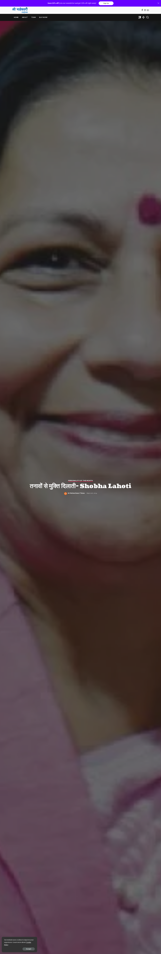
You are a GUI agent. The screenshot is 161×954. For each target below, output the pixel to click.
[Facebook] (142, 10)
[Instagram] (145, 10)
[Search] (147, 17)
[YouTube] (148, 10)
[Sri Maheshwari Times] (20, 10)
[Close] (158, 3)
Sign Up (106, 3)
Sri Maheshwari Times (76, 493)
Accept (28, 949)
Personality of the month (80, 480)
